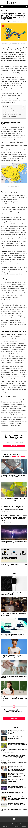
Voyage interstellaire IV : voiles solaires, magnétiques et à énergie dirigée (12, 793)
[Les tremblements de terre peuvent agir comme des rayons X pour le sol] (14, 532)
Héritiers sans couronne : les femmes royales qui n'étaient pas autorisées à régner (17, 798)
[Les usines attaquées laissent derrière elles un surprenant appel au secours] (14, 489)
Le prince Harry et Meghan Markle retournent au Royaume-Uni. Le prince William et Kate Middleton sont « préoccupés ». (17, 768)
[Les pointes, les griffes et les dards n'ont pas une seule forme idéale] (14, 555)
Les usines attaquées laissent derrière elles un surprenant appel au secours (13, 499)
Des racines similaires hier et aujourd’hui (14, 109)
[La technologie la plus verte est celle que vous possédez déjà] (14, 583)
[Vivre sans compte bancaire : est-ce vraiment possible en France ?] (14, 625)
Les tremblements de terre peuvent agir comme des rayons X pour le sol (14, 542)
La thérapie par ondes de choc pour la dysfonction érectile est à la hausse (13, 476)
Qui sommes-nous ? (6, 826)
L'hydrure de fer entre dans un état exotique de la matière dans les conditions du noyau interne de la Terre (14, 762)
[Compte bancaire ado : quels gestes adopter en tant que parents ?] (14, 646)
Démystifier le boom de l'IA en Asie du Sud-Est (16, 780)
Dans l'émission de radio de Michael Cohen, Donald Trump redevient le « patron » (16, 775)
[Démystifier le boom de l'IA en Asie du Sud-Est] (4, 781)
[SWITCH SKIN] (26, 6)
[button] (23, 106)
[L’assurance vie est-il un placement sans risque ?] (14, 667)
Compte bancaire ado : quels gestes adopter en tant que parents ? (12, 656)
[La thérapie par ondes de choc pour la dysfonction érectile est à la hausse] (14, 466)
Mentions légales (16, 826)
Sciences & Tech (18, 456)
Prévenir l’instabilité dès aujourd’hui (12, 114)
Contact (24, 826)
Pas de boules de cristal (9, 116)
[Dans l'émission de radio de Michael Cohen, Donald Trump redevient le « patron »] (4, 775)
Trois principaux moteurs (9, 110)
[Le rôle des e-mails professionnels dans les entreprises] (14, 604)
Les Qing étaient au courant (10, 112)
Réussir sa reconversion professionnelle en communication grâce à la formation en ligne (14, 698)
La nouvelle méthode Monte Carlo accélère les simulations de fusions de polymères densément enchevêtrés (13, 508)
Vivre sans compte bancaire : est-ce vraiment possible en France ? (12, 635)
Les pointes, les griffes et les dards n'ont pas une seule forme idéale (14, 565)
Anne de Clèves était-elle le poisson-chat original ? (15, 737)
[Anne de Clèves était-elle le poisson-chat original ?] (4, 738)
